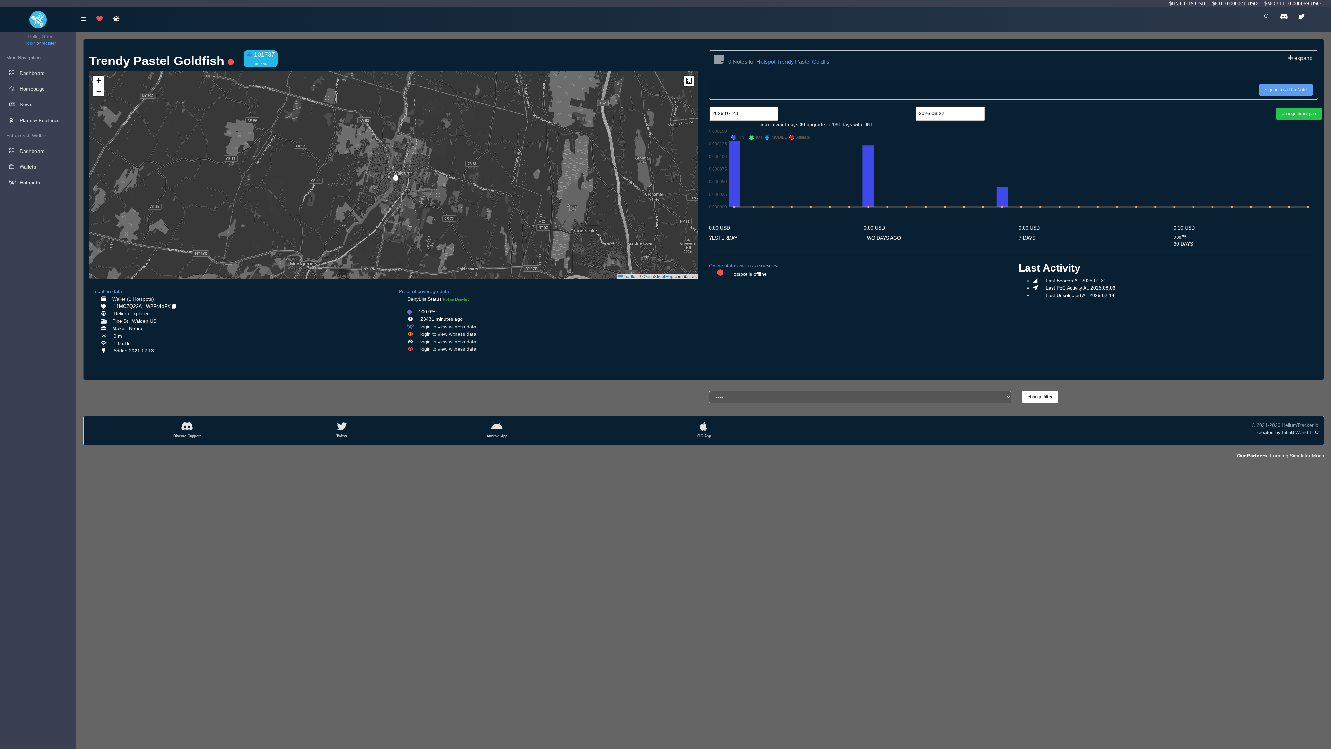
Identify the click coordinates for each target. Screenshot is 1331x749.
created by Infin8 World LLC (1288, 432)
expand (1303, 58)
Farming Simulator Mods (1297, 455)
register (49, 43)
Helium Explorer (131, 313)
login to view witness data (448, 326)
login (31, 43)
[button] (98, 81)
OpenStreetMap (658, 276)
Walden (140, 321)
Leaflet (629, 276)
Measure (689, 81)
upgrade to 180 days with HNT (840, 124)
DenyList (416, 299)
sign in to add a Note (1286, 89)
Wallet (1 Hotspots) (133, 299)
